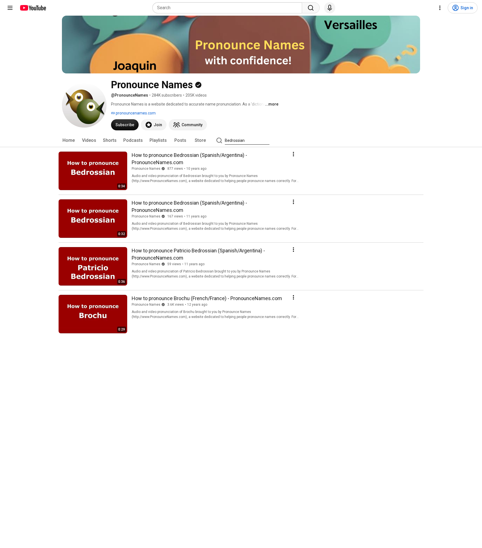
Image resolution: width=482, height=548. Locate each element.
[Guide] (10, 7)
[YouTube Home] (33, 8)
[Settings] (440, 7)
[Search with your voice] (329, 7)
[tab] (68, 140)
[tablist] (241, 140)
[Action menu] (293, 154)
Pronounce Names (146, 169)
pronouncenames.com (135, 113)
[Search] (311, 7)
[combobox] (229, 7)
